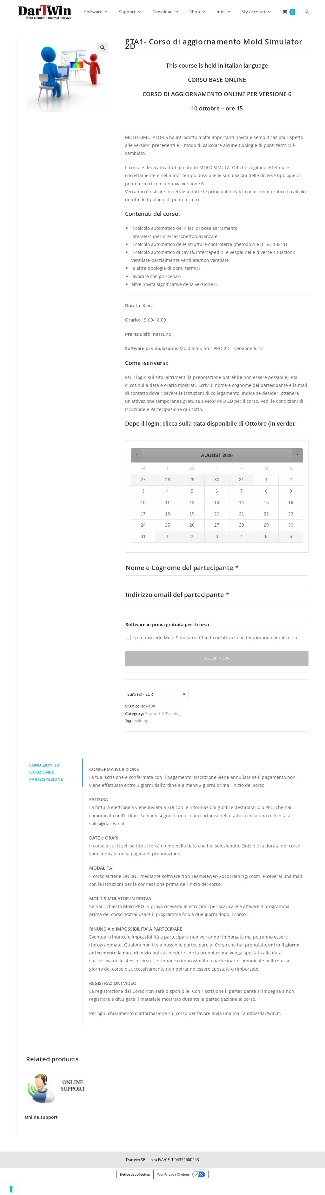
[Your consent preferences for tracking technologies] (11, 1189)
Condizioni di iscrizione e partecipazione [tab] (46, 772)
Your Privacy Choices (173, 1174)
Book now (216, 658)
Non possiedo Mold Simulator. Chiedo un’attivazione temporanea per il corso (215, 637)
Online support (41, 1117)
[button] (102, 48)
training (141, 721)
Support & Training (163, 713)
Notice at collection (135, 1174)
